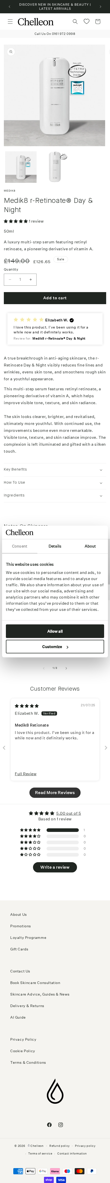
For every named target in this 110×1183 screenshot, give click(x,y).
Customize (52, 646)
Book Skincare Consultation (35, 982)
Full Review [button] (26, 773)
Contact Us (20, 971)
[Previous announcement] (9, 6)
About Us (18, 914)
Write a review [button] (54, 867)
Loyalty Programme (28, 937)
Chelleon (37, 1146)
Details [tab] (55, 546)
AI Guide (18, 1017)
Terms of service (40, 1154)
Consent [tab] (19, 546)
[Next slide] (106, 747)
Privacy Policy (23, 1039)
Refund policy (59, 1146)
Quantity (11, 269)
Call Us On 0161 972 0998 (55, 34)
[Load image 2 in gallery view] (55, 167)
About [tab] (90, 546)
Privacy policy (85, 1146)
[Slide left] (43, 668)
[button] (10, 21)
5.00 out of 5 (68, 813)
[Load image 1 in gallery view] (21, 167)
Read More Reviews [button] (55, 792)
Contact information (72, 1154)
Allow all (55, 631)
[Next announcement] (100, 6)
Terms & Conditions (28, 1062)
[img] (27, 705)
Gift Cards (19, 949)
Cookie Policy (22, 1051)
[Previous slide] (4, 747)
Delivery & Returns (27, 1005)
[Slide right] (66, 668)
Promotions (20, 926)
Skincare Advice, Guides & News (40, 994)
